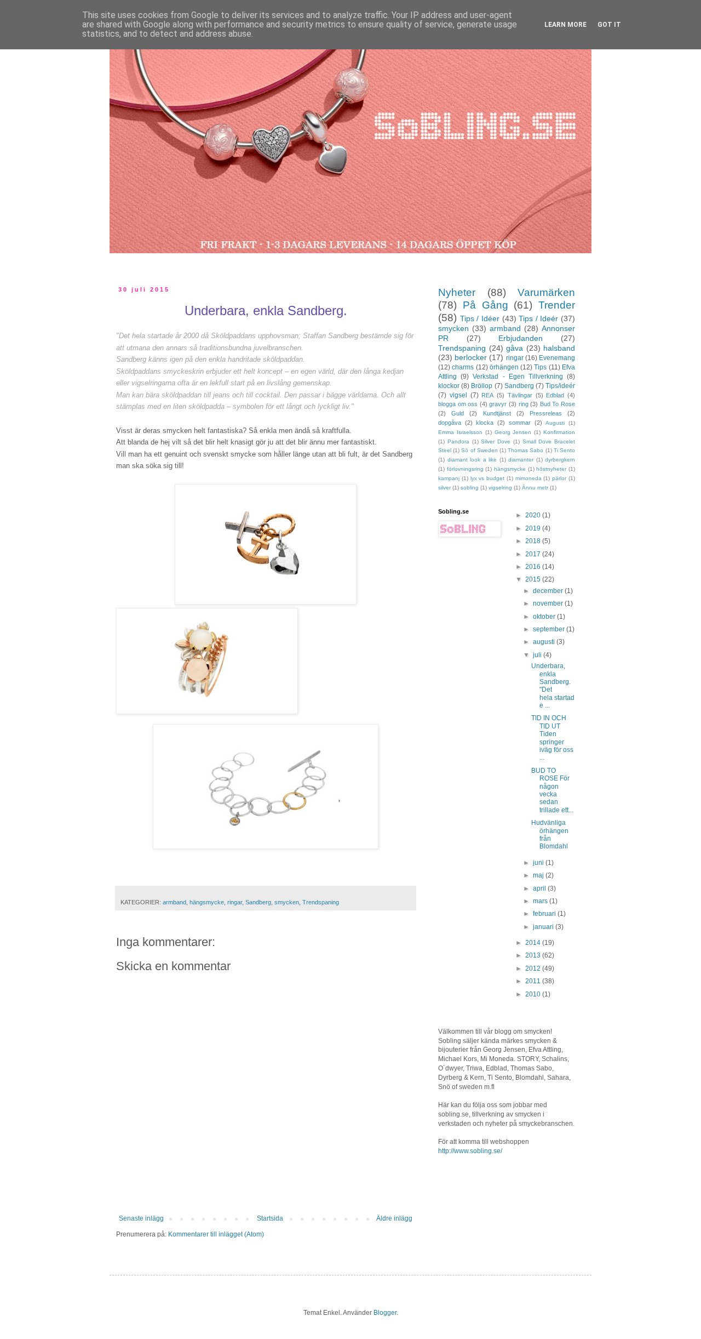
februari (545, 914)
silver (444, 488)
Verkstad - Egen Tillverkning (518, 376)
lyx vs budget (487, 478)
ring (523, 404)
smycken (286, 902)
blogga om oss (458, 404)
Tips (540, 367)
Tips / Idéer (479, 318)
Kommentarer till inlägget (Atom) (216, 1234)
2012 (533, 968)
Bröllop (481, 386)
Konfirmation (559, 432)
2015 (533, 579)
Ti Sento (564, 450)
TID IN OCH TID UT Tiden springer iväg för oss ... (552, 737)
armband (174, 902)
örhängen (504, 367)
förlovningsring (465, 469)
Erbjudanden (520, 338)
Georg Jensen (513, 432)
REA (487, 395)
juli (538, 655)
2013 (533, 955)
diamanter (520, 460)
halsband (559, 348)
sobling (470, 488)
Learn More (565, 25)
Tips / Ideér (538, 318)
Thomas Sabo (525, 450)
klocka (484, 422)
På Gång (485, 305)
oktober (545, 616)
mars (541, 901)
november (549, 603)
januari (544, 927)
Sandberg (258, 902)
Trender (556, 305)
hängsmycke (206, 902)
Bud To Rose (557, 404)
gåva (514, 348)
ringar (234, 902)
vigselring (500, 488)
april (540, 888)
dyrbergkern (560, 460)
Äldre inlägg (394, 1218)
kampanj (448, 478)
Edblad (555, 395)
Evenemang (557, 358)
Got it (609, 25)
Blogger (385, 1313)
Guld (457, 413)
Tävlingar (520, 395)
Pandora (458, 441)
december (549, 591)
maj (539, 875)
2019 (533, 528)
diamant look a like (472, 460)
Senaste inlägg (141, 1218)
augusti (544, 642)
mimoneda (528, 478)
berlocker (471, 357)
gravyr (498, 404)
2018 (533, 541)
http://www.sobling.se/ (470, 1151)
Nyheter (456, 292)
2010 (533, 994)
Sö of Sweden (479, 450)
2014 (533, 943)
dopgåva (449, 422)
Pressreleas (546, 413)
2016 (533, 567)
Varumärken (546, 292)
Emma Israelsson (460, 432)
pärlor (559, 478)
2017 (533, 554)
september (549, 629)
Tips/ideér (560, 386)
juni (539, 863)
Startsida (270, 1218)
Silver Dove (495, 441)
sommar (520, 422)
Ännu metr (535, 488)
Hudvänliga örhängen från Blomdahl (549, 834)
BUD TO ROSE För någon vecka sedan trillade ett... (552, 790)
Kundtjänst (497, 413)
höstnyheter (551, 469)
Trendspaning (320, 902)
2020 (533, 515)
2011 (533, 981)
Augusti (555, 423)
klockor (448, 386)
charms (463, 367)
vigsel (458, 395)
